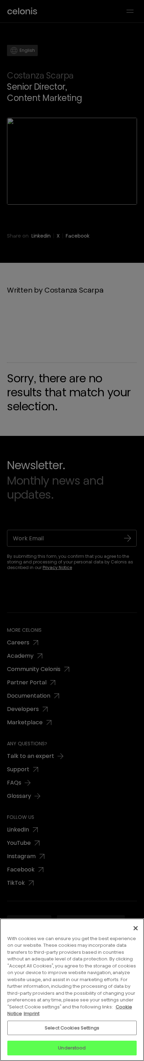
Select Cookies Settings (72, 1028)
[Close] (135, 928)
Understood (72, 1048)
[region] (72, 989)
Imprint (31, 1013)
